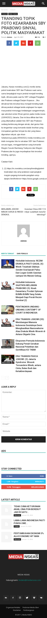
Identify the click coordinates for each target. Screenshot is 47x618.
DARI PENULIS (22, 254)
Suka (42, 476)
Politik (16, 526)
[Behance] (5, 597)
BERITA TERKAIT (7, 254)
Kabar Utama (13, 14)
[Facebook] (13, 597)
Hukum (12, 10)
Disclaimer (17, 610)
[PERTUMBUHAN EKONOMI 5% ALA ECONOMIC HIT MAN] (6, 537)
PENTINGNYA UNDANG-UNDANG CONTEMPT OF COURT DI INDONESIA (28, 309)
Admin (9, 37)
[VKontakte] (41, 597)
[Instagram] (20, 597)
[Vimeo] (34, 597)
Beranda (4, 10)
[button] (43, 3)
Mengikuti (39, 481)
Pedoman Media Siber (31, 607)
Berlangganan (37, 487)
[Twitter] (27, 597)
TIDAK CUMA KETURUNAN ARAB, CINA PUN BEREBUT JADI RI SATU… (27, 509)
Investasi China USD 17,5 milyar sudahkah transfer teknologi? (35, 212)
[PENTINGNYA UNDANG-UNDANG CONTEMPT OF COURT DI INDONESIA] (7, 309)
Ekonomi (17, 515)
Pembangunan (28, 610)
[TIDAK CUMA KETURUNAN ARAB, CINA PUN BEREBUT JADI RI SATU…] (6, 510)
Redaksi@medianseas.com (29, 580)
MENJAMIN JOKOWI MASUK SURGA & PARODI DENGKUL (12, 212)
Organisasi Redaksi (13, 607)
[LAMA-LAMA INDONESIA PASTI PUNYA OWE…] (6, 524)
